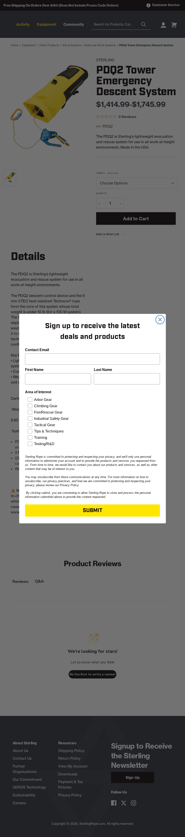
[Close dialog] (160, 320)
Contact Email (37, 350)
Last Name (103, 370)
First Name (34, 370)
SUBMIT (92, 510)
